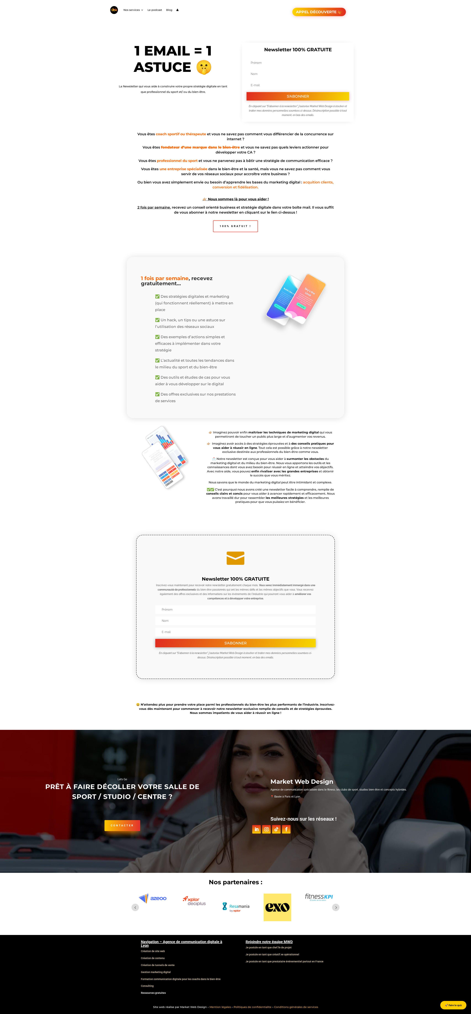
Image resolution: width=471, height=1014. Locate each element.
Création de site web (153, 951)
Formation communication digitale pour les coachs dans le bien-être (181, 979)
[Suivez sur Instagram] (266, 829)
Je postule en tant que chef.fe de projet (269, 947)
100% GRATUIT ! (235, 226)
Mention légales (220, 1007)
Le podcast (155, 10)
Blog (169, 10)
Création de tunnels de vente (158, 965)
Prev (135, 907)
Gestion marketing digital (156, 972)
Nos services (131, 10)
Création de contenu (153, 958)
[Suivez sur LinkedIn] (256, 829)
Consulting (147, 985)
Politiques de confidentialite (252, 1007)
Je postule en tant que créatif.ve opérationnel (272, 954)
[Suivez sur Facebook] (286, 829)
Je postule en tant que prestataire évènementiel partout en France (284, 961)
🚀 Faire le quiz (453, 1005)
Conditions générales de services (296, 1007)
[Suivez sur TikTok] (276, 829)
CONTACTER (122, 825)
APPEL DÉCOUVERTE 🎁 (319, 12)
